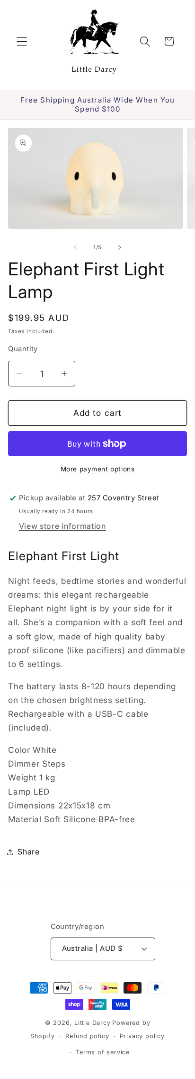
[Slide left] (75, 247)
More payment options (98, 469)
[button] (22, 41)
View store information (62, 526)
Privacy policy (142, 1036)
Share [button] (28, 851)
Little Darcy (92, 1022)
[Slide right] (119, 247)
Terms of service (103, 1052)
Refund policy (87, 1036)
